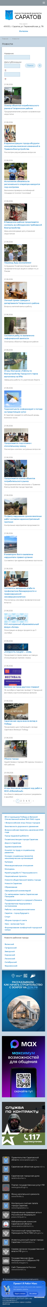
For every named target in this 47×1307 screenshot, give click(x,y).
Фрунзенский (11, 966)
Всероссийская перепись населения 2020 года (24, 831)
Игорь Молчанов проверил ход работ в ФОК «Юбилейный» (23, 789)
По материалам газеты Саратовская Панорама (21, 895)
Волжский (9, 944)
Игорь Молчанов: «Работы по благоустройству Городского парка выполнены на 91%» (21, 374)
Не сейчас (33, 1293)
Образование (11, 887)
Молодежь (9, 869)
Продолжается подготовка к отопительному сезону (17, 444)
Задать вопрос (20, 1293)
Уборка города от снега (16, 920)
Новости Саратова (13, 883)
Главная (5, 39)
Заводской (10, 951)
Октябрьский (11, 962)
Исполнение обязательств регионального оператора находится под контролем (22, 184)
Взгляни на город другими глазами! (21, 687)
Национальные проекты (16, 876)
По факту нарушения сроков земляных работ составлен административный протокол (23, 519)
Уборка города (11, 759)
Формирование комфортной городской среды (23, 928)
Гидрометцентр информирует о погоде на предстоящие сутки (23, 410)
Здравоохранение (13, 847)
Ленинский (10, 959)
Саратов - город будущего (17, 913)
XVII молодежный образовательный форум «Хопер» (21, 625)
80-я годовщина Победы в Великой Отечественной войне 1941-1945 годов (22, 818)
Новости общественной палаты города (23, 880)
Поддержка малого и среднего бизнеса (23, 900)
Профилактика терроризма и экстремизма (18, 905)
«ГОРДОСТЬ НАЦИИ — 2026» (18, 652)
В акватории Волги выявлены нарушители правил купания (18, 555)
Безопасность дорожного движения (21, 826)
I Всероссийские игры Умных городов (22, 823)
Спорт (7, 917)
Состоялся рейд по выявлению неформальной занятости (19, 337)
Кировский (10, 955)
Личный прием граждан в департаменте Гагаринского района (21, 301)
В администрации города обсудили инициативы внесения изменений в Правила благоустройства (22, 146)
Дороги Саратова (13, 843)
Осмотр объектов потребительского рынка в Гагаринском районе (21, 106)
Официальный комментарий (18, 891)
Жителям (23, 31)
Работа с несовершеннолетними (20, 909)
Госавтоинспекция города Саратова (21, 839)
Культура (9, 862)
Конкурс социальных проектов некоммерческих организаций (19, 857)
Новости (15, 39)
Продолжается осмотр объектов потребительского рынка (19, 479)
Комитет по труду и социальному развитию (20, 851)
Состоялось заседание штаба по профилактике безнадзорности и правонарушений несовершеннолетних (20, 592)
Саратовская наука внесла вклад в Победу (20, 722)
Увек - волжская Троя (14, 924)
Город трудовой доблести (17, 836)
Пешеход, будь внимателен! (17, 263)
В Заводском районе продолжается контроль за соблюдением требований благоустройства (23, 225)
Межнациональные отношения (19, 865)
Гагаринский (11, 948)
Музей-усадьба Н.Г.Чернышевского (21, 873)
